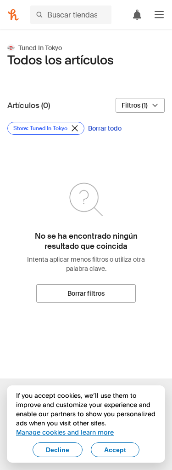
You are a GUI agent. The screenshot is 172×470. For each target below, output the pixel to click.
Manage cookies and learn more (65, 432)
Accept (115, 449)
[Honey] (13, 15)
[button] (159, 14)
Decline (57, 449)
